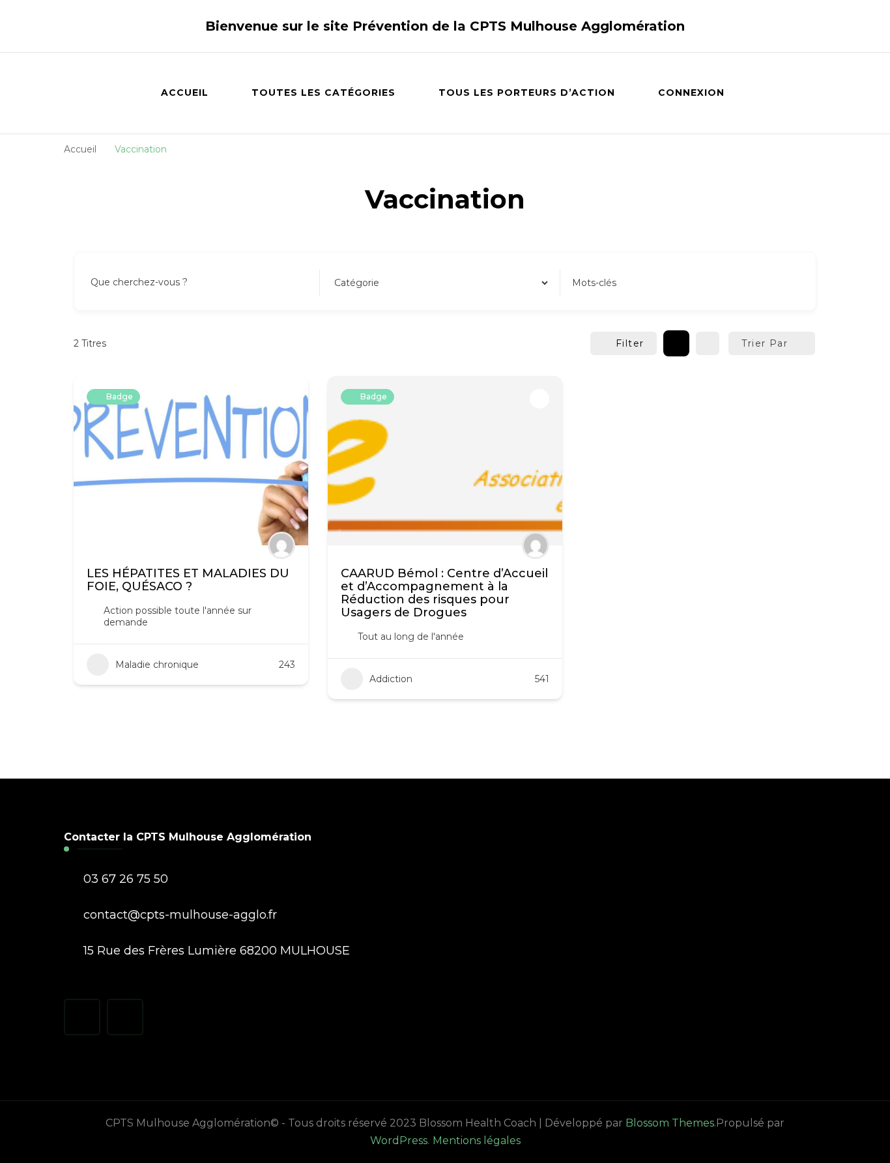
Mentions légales (477, 1140)
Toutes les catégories (323, 92)
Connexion (691, 92)
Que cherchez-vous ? (139, 283)
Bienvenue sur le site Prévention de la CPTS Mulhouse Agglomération (445, 26)
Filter (630, 343)
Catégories (356, 283)
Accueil (184, 92)
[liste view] (708, 343)
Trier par (764, 343)
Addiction (390, 679)
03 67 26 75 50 (125, 879)
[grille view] (676, 343)
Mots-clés (594, 283)
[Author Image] (281, 545)
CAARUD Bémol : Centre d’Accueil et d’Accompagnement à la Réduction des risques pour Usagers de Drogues (444, 593)
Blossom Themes (669, 1123)
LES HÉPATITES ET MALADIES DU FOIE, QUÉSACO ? (188, 580)
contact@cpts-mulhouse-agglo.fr (180, 915)
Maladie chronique (157, 664)
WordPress (398, 1140)
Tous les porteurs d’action (526, 92)
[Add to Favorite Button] (285, 399)
